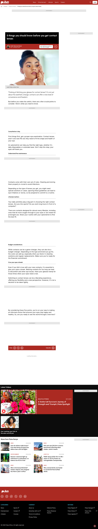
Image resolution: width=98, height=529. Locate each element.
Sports (56, 2)
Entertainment (42, 2)
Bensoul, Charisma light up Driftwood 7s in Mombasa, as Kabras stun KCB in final (20, 458)
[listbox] (49, 425)
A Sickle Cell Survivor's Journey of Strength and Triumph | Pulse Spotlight (54, 403)
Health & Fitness (12, 6)
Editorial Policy (51, 508)
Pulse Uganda (72, 514)
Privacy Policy (33, 517)
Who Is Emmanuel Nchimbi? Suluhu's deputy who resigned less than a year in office (20, 469)
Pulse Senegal (89, 508)
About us (31, 508)
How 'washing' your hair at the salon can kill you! (9, 432)
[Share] (55, 46)
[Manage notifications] (95, 526)
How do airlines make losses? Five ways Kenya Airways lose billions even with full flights (20, 447)
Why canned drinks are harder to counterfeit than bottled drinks (53, 469)
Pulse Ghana (71, 511)
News (34, 2)
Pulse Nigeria (71, 508)
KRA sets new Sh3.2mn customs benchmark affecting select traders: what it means (53, 447)
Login (94, 2)
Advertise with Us (34, 511)
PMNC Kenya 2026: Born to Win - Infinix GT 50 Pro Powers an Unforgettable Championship (54, 458)
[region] (49, 425)
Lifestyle (50, 2)
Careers (63, 2)
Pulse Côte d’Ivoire (88, 512)
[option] (10, 426)
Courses (16, 514)
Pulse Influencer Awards (51, 512)
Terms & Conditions (34, 514)
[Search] (90, 2)
